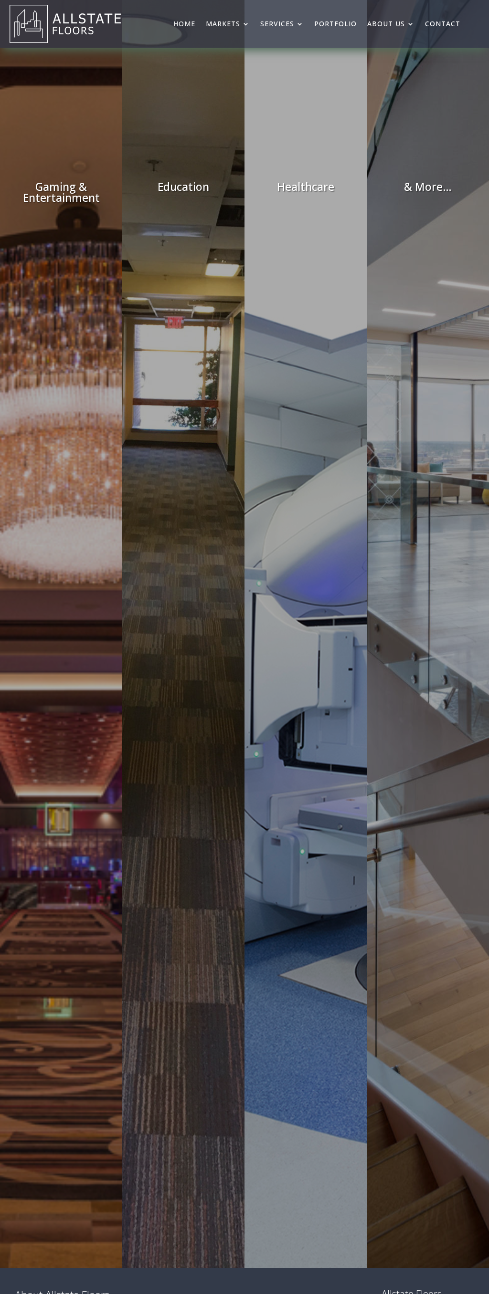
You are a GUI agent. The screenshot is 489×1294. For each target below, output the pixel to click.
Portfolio (335, 23)
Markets (223, 23)
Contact (442, 23)
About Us (386, 23)
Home (184, 23)
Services (277, 23)
